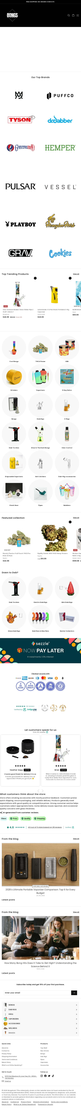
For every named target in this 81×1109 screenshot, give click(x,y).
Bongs (42, 1054)
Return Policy (6, 1062)
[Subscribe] (74, 992)
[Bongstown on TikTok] (53, 1076)
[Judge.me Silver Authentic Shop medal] (44, 708)
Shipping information (9, 1056)
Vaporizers (44, 1062)
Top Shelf (43, 1048)
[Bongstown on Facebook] (45, 1076)
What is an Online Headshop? (12, 1065)
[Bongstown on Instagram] (41, 1076)
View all (76, 274)
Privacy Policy (6, 1054)
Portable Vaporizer (40, 886)
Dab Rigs (43, 1056)
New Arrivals (44, 1051)
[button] (38, 790)
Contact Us (5, 1051)
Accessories (44, 1065)
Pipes (42, 1059)
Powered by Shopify (45, 1104)
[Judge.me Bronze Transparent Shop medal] (53, 708)
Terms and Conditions (9, 1059)
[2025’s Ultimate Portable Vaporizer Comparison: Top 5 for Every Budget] (40, 864)
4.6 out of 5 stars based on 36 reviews (45, 827)
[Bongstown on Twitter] (49, 1076)
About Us (5, 1048)
